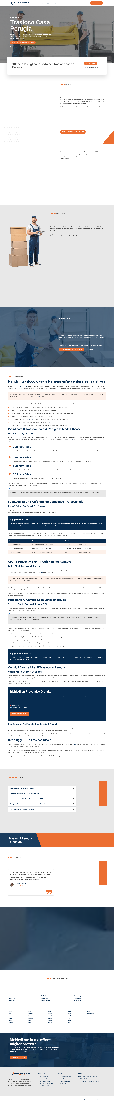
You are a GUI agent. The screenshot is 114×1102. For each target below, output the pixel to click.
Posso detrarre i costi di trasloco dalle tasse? (22, 809)
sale (42, 572)
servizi (49, 422)
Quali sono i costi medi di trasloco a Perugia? (22, 788)
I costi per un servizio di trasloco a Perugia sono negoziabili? (26, 798)
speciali (71, 439)
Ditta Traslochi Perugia (44, 3)
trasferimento (23, 386)
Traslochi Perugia (13, 1099)
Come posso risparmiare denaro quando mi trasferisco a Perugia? (27, 804)
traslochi (43, 451)
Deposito (11, 552)
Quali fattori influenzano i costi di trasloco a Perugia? (24, 793)
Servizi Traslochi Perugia (61, 3)
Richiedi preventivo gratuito (19, 713)
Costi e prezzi (76, 3)
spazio (31, 419)
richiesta (76, 744)
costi (39, 396)
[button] (42, 788)
